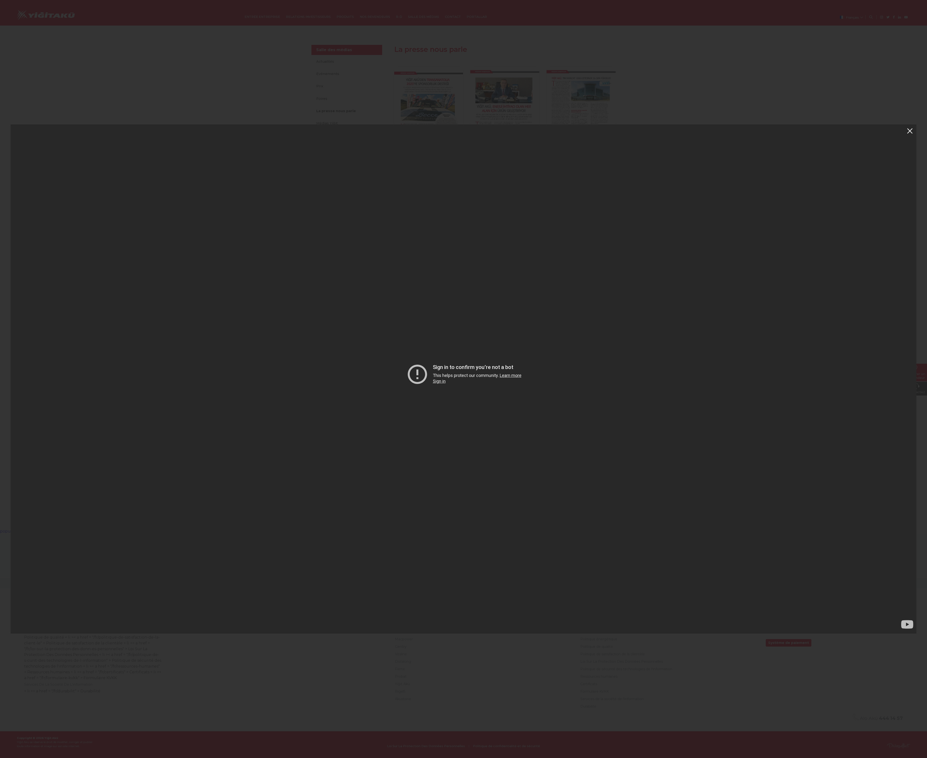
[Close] (910, 131)
